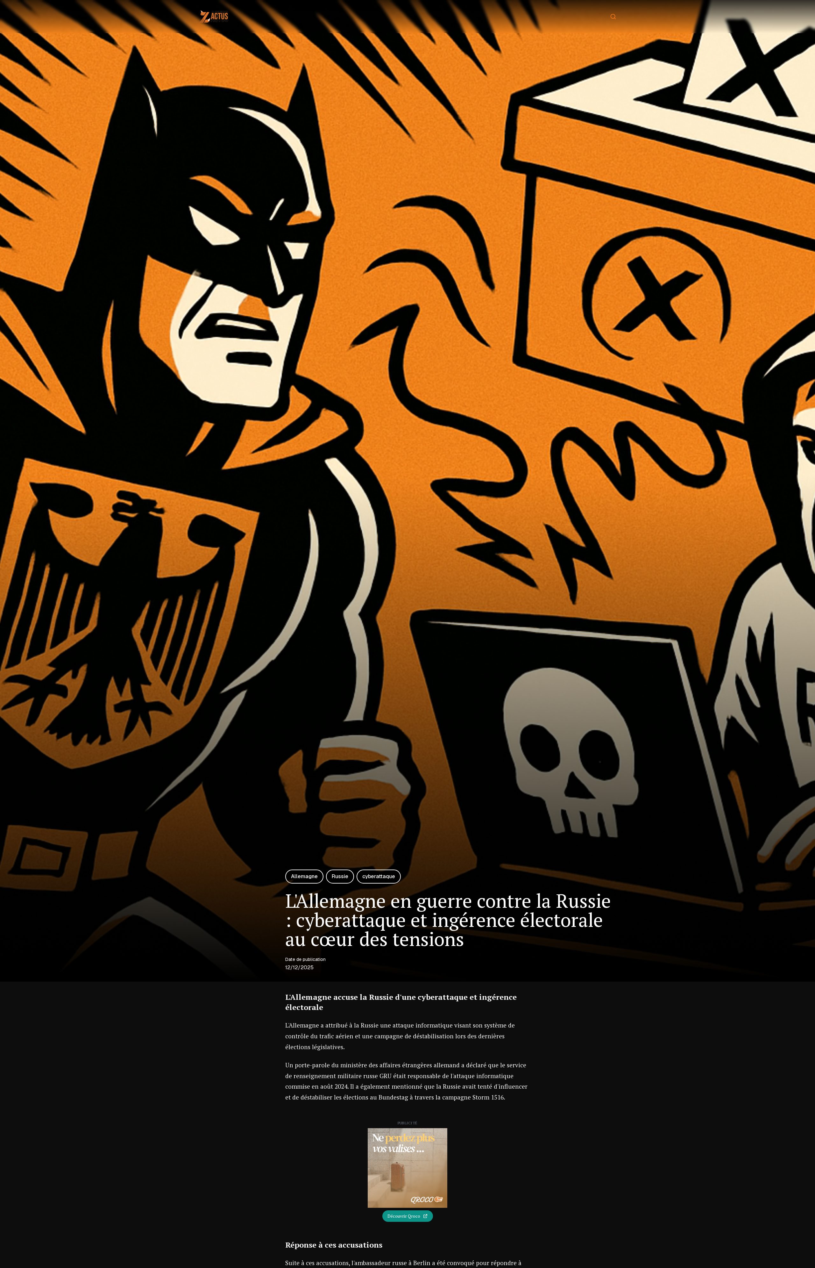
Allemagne (304, 876)
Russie (340, 876)
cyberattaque (378, 876)
